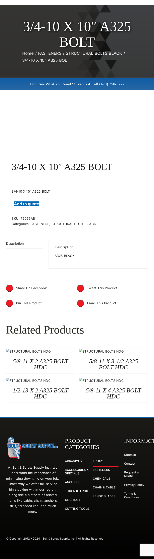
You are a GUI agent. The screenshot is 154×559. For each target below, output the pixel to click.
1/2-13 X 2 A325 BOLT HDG (40, 393)
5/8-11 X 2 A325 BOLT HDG (40, 364)
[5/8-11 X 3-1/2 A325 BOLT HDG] (101, 351)
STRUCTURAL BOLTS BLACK (74, 224)
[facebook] (139, 538)
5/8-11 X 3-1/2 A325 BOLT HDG (113, 364)
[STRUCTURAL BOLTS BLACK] (77, 130)
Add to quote (26, 203)
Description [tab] (15, 244)
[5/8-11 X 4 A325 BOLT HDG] (101, 381)
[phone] (146, 538)
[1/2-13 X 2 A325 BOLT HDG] (28, 381)
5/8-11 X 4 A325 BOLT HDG (113, 393)
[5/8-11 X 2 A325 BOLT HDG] (28, 351)
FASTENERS (40, 224)
